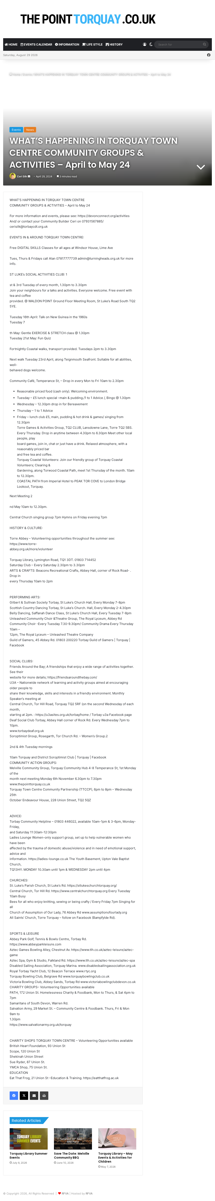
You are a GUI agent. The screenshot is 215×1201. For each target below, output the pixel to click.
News (30, 129)
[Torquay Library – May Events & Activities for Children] (117, 1139)
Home (13, 44)
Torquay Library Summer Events (28, 1155)
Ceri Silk (22, 176)
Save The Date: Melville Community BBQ (71, 1155)
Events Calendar (37, 44)
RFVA (65, 1193)
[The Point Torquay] (87, 19)
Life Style (94, 44)
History (116, 44)
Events (27, 74)
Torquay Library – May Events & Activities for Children (115, 1157)
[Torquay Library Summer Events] (29, 1139)
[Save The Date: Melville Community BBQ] (73, 1139)
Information (68, 44)
